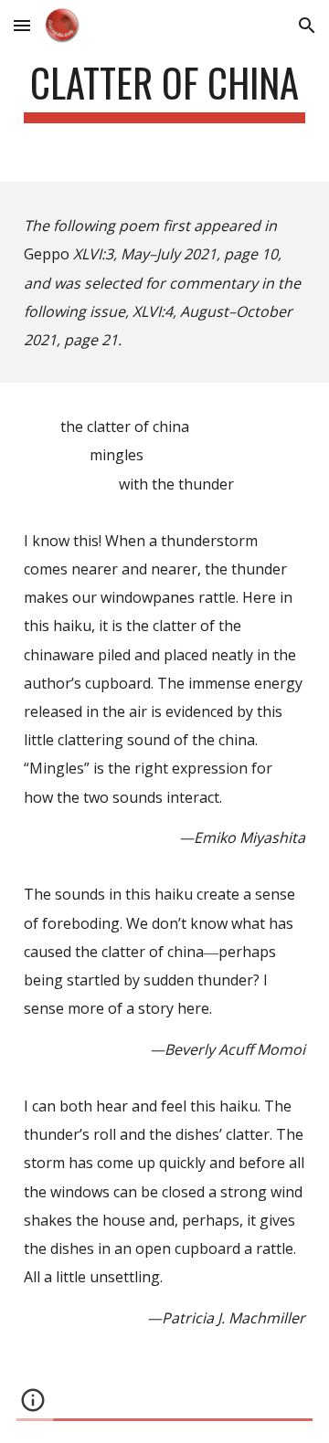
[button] (22, 25)
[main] (164, 91)
